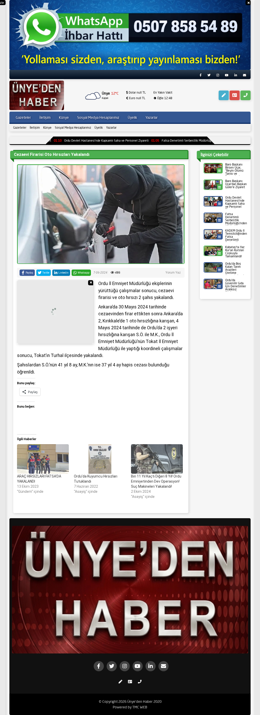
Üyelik (98, 127)
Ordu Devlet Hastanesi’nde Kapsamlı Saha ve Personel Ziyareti (75, 140)
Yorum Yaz (173, 272)
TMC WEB (139, 707)
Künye (47, 127)
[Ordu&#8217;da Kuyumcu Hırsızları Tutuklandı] (100, 459)
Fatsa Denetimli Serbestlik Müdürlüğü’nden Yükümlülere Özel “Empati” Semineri (185, 140)
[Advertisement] (55, 312)
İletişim (35, 127)
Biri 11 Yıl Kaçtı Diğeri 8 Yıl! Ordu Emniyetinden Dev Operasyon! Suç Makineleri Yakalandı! (156, 481)
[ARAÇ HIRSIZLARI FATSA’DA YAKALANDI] (43, 459)
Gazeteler (19, 127)
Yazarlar (111, 127)
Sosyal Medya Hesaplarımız (73, 127)
